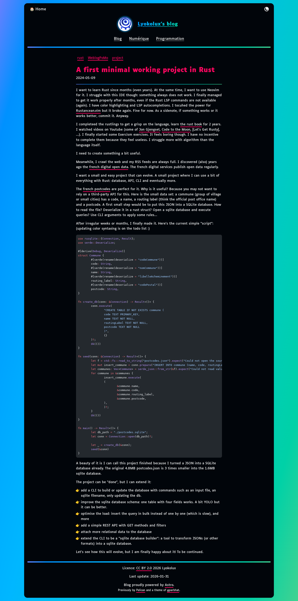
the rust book (191, 124)
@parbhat (173, 590)
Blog (118, 39)
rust (80, 58)
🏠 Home (38, 9)
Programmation (170, 39)
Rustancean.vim (88, 111)
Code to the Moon (176, 129)
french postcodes (96, 189)
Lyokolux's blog (158, 24)
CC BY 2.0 (144, 568)
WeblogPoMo (98, 58)
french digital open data (108, 167)
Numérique (139, 39)
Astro (169, 585)
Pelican (140, 590)
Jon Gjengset (149, 129)
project (117, 58)
